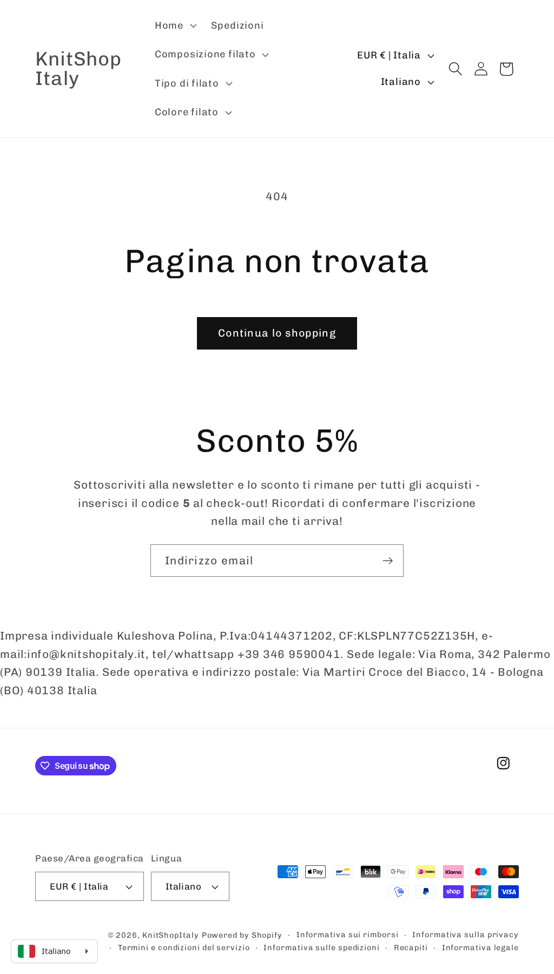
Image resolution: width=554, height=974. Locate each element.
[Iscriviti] (387, 560)
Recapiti (411, 947)
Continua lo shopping (277, 333)
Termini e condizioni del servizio (184, 947)
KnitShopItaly (170, 935)
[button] (174, 25)
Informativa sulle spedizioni (321, 947)
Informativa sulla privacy (465, 934)
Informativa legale (480, 947)
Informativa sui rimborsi (347, 934)
